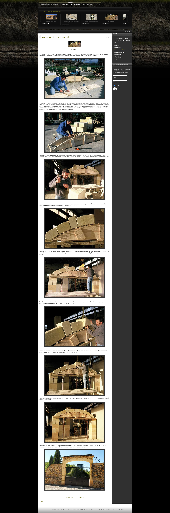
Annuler (117, 87)
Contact (97, 4)
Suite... (44, 23)
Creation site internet (58, 509)
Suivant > (81, 497)
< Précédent (69, 497)
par (68, 509)
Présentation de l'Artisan (49, 4)
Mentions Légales (104, 509)
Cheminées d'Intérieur (120, 43)
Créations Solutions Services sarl (83, 509)
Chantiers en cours (119, 52)
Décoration (117, 47)
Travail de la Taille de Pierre (70, 4)
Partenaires (120, 509)
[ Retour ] (41, 501)
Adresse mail (116, 82)
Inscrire (117, 85)
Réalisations (117, 54)
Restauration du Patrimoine (122, 50)
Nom (114, 77)
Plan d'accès (87, 4)
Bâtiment (117, 45)
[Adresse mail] (109, 37)
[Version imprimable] (106, 37)
